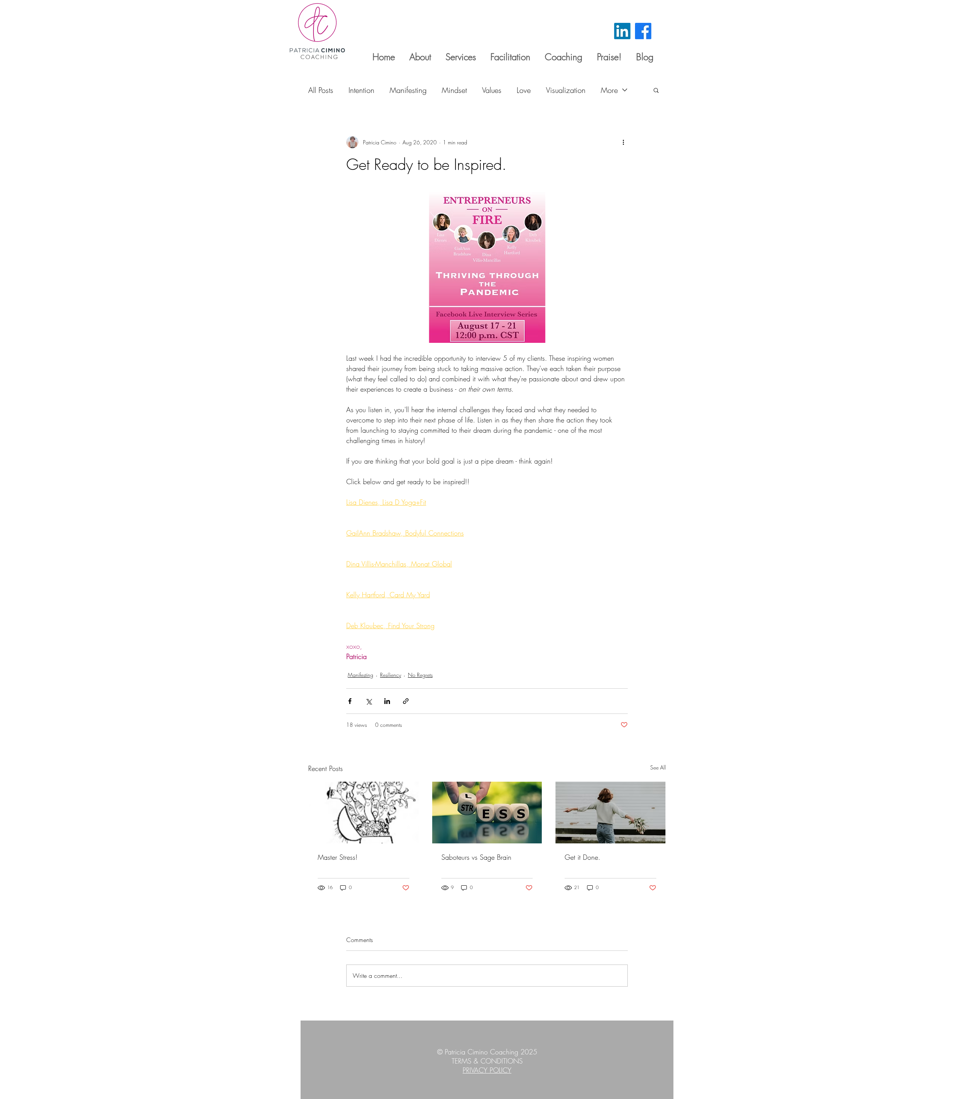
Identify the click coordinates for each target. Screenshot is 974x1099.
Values (491, 90)
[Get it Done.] (610, 812)
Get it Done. (582, 857)
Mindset (454, 90)
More (609, 90)
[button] (656, 90)
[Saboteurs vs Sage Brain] (487, 812)
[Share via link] (405, 701)
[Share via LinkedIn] (387, 701)
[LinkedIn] (622, 31)
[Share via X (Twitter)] (368, 701)
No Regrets (420, 674)
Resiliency (390, 674)
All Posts (320, 90)
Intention (361, 90)
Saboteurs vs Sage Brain (476, 857)
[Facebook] (643, 31)
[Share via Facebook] (349, 701)
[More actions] (623, 142)
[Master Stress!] (364, 812)
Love (524, 90)
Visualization (566, 90)
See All (658, 767)
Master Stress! (338, 857)
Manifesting (408, 90)
